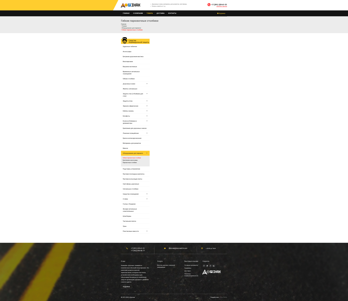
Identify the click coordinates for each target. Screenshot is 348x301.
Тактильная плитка (129, 221)
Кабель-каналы (128, 111)
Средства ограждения (131, 194)
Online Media (223, 297)
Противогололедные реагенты (133, 174)
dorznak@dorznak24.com (178, 248)
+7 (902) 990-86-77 (138, 251)
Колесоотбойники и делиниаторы (130, 122)
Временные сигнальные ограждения (131, 73)
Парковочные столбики (130, 162)
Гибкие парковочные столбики (132, 158)
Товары (150, 13)
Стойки (125, 199)
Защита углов (127, 101)
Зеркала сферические (130, 106)
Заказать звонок (221, 6)
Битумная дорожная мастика (133, 56)
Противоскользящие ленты (132, 179)
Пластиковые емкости (131, 231)
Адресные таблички (130, 46)
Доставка (160, 13)
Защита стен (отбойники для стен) (133, 95)
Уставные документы (191, 265)
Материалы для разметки (132, 143)
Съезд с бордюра (129, 204)
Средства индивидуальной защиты (135, 39)
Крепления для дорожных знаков (134, 128)
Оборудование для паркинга (133, 153)
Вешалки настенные (130, 66)
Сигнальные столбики (130, 189)
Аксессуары (127, 51)
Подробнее (126, 286)
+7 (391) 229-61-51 (219, 5)
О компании (138, 13)
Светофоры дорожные (131, 184)
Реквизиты (187, 268)
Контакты (172, 13)
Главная (126, 13)
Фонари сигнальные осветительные (130, 210)
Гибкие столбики (129, 79)
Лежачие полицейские (131, 133)
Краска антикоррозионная (132, 138)
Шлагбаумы (127, 216)
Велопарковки (128, 61)
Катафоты (126, 116)
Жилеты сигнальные (130, 89)
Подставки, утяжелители (131, 169)
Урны (125, 226)
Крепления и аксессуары (130, 160)
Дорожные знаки (129, 84)
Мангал (125, 148)
